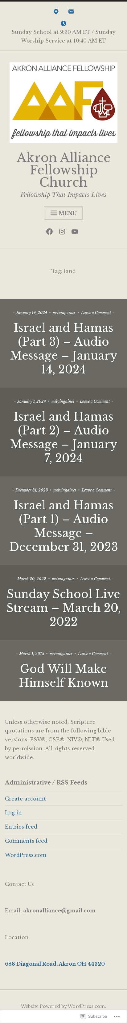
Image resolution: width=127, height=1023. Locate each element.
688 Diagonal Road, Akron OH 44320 (55, 964)
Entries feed (21, 827)
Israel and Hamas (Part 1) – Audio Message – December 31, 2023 (63, 526)
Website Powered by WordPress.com (63, 1006)
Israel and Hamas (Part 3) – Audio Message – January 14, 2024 (63, 349)
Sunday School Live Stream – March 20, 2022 (63, 608)
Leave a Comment (96, 312)
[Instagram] (63, 233)
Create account (25, 799)
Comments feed (26, 841)
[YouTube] (76, 233)
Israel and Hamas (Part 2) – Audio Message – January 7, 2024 (63, 437)
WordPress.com (25, 855)
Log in (13, 812)
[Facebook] (51, 233)
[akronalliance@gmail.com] (71, 13)
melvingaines (64, 312)
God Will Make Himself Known (63, 676)
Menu (68, 213)
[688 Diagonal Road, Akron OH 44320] (56, 13)
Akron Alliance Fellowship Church (64, 170)
